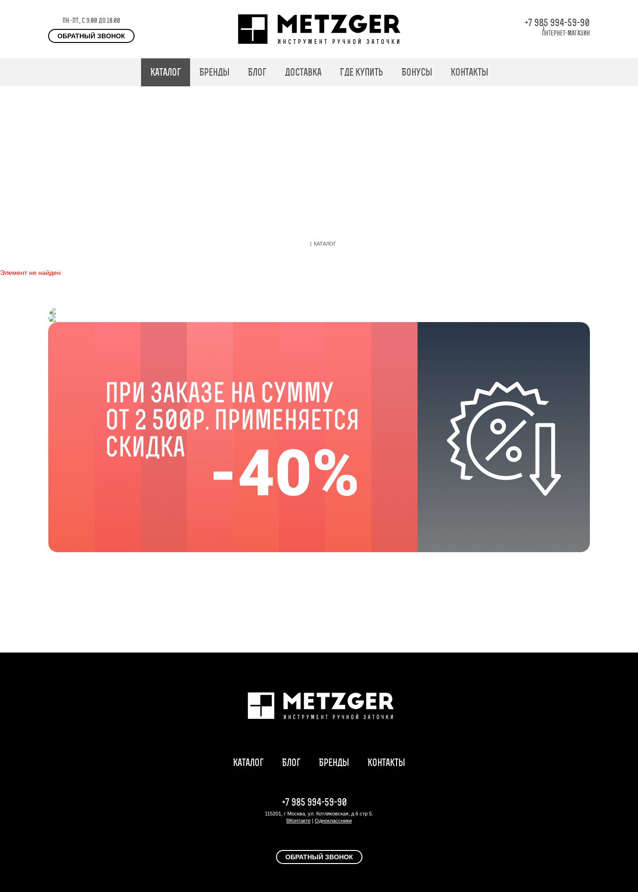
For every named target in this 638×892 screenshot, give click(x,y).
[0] (585, 72)
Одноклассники (333, 820)
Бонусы (417, 72)
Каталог (165, 72)
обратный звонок (91, 36)
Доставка (303, 72)
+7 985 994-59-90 (557, 22)
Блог (257, 72)
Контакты (469, 72)
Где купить (361, 72)
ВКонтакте (298, 820)
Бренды (214, 72)
